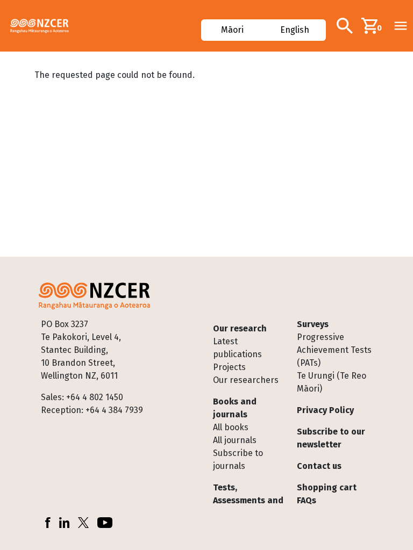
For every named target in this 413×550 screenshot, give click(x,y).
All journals (235, 440)
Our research (240, 328)
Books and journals (235, 407)
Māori (233, 30)
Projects (229, 367)
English (294, 30)
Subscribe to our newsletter (331, 438)
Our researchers (246, 380)
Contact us (319, 466)
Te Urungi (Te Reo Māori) (331, 382)
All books (230, 427)
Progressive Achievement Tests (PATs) (334, 350)
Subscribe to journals (238, 459)
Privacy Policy (325, 410)
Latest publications (237, 347)
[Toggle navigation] (400, 25)
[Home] (43, 25)
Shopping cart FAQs (327, 493)
